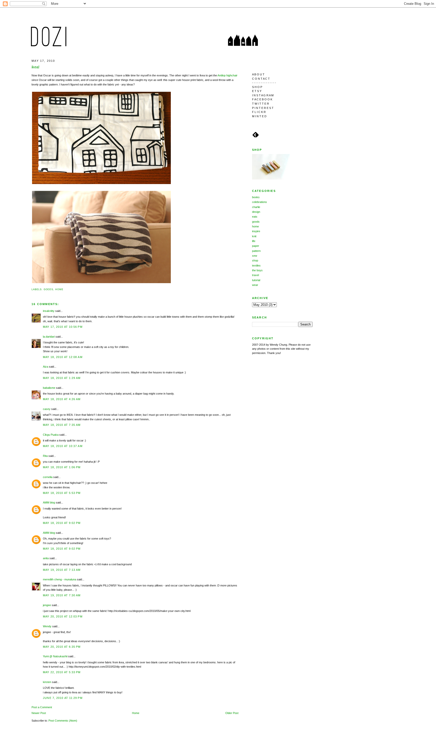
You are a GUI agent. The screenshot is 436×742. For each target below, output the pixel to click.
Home (135, 713)
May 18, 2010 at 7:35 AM (61, 424)
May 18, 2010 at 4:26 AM (61, 399)
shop (255, 260)
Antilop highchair (227, 75)
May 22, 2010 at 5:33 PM (61, 672)
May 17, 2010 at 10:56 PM (63, 326)
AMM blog (49, 502)
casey (46, 408)
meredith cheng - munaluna (59, 579)
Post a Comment (42, 707)
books (256, 197)
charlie (256, 207)
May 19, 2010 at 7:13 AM (61, 569)
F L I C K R (259, 111)
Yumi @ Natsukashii (55, 656)
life (253, 241)
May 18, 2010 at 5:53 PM (61, 492)
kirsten (47, 682)
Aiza (45, 366)
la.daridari (49, 336)
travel (255, 275)
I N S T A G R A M (263, 95)
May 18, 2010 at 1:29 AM (61, 377)
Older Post (231, 713)
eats (254, 216)
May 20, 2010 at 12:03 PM (63, 616)
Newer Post (39, 713)
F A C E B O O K (262, 99)
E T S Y (256, 91)
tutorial (256, 280)
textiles (256, 265)
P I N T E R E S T (263, 107)
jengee (47, 605)
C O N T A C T (261, 78)
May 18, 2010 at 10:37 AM (63, 446)
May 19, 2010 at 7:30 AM (61, 595)
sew (254, 255)
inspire (256, 231)
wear (255, 284)
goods (48, 289)
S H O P (257, 86)
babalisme (49, 387)
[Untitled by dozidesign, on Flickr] (101, 183)
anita (46, 558)
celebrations (259, 201)
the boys (257, 270)
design (256, 211)
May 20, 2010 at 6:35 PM (61, 646)
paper (255, 245)
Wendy (47, 626)
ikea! (35, 67)
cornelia (47, 477)
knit (254, 236)
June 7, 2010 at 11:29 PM (63, 697)
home (59, 289)
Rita (45, 455)
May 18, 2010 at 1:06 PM (61, 467)
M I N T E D (259, 116)
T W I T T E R (260, 103)
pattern (256, 250)
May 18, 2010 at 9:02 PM (61, 522)
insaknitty (48, 310)
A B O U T (258, 74)
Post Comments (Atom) (62, 720)
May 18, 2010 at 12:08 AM (63, 357)
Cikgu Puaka (51, 434)
